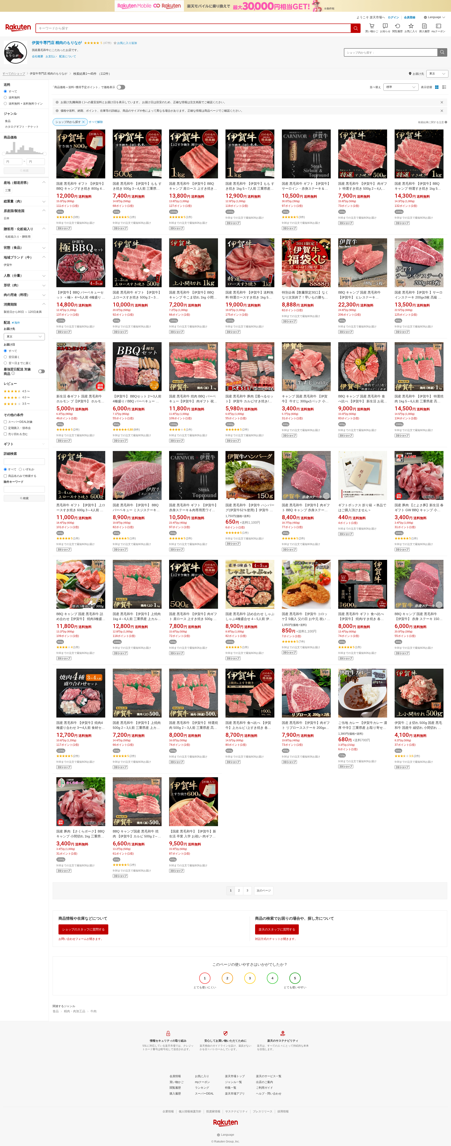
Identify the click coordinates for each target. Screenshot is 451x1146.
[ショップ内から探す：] (442, 52)
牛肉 (93, 1011)
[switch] (41, 371)
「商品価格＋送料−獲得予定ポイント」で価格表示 (83, 87)
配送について (67, 56)
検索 (26, 170)
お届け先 (9, 328)
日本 (6, 218)
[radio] (5, 91)
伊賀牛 (8, 265)
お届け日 (9, 344)
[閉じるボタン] (442, 102)
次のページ (264, 890)
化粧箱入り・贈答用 (18, 236)
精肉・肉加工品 (74, 1011)
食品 (56, 1011)
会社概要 (37, 56)
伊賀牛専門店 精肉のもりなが (57, 43)
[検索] (356, 28)
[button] (434, 18)
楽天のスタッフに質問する (277, 929)
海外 (17, 322)
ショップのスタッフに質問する (83, 929)
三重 (8, 190)
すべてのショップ (14, 73)
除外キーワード (13, 481)
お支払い (51, 56)
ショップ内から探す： (361, 52)
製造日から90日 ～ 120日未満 (23, 312)
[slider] (4, 154)
